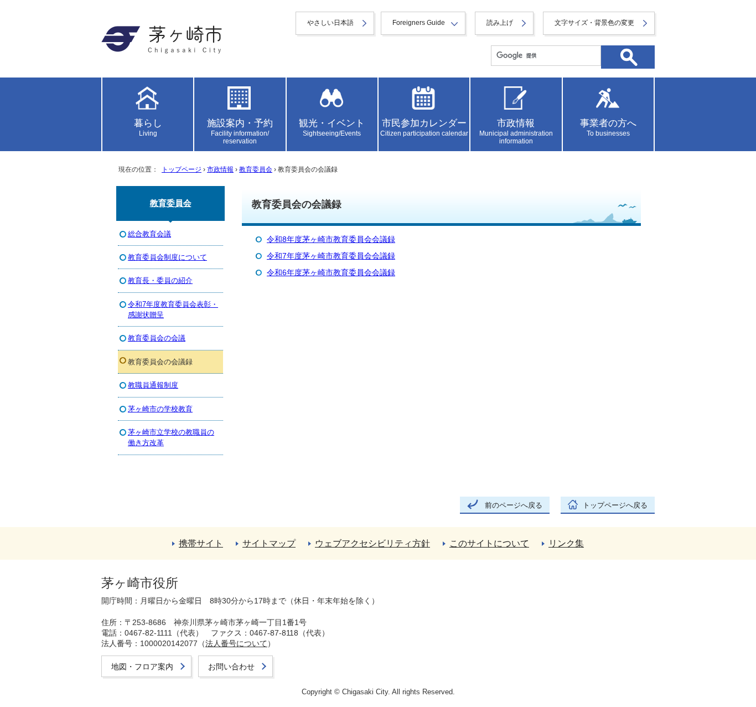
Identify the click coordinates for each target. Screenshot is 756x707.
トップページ (181, 169)
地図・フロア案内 (142, 666)
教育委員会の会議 (156, 338)
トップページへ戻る (615, 505)
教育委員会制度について (167, 257)
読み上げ (499, 23)
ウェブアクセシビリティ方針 (372, 543)
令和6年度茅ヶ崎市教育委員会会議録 (331, 273)
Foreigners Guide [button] (418, 23)
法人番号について (236, 643)
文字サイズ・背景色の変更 (594, 23)
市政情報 (220, 169)
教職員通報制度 (153, 385)
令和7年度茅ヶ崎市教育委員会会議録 (331, 256)
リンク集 (566, 543)
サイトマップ (269, 543)
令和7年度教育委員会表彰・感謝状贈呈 (173, 309)
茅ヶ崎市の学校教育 (160, 409)
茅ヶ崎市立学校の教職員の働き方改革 (171, 437)
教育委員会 (255, 169)
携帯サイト (201, 543)
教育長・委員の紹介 (160, 280)
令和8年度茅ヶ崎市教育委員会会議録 (331, 239)
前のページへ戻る (513, 505)
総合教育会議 (149, 234)
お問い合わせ (231, 666)
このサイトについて (489, 543)
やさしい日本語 (330, 23)
